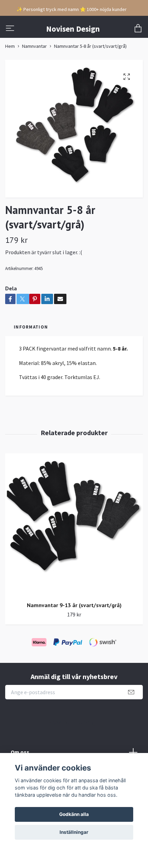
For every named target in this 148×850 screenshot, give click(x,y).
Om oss (20, 752)
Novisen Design (73, 29)
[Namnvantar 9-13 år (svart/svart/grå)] (74, 524)
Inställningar (74, 832)
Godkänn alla (74, 814)
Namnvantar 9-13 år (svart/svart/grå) (74, 605)
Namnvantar (34, 46)
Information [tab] (31, 327)
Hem (10, 46)
